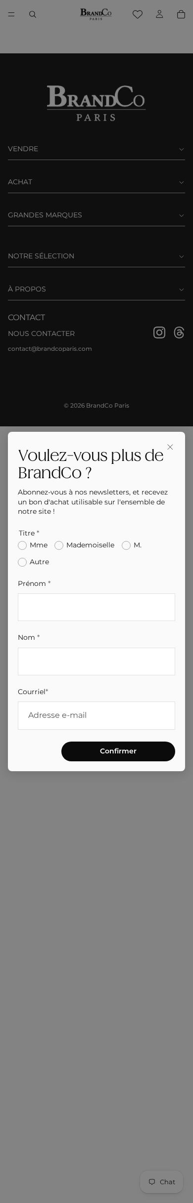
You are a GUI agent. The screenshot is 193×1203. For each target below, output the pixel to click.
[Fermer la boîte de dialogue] (170, 446)
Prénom (34, 583)
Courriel (33, 691)
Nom (29, 637)
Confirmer (118, 751)
